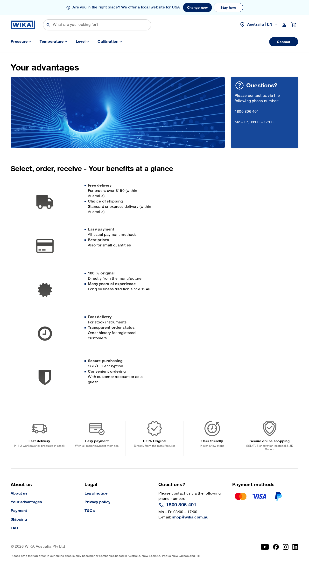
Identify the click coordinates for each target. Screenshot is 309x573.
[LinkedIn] (295, 551)
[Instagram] (285, 551)
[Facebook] (276, 551)
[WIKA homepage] (23, 25)
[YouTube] (265, 551)
